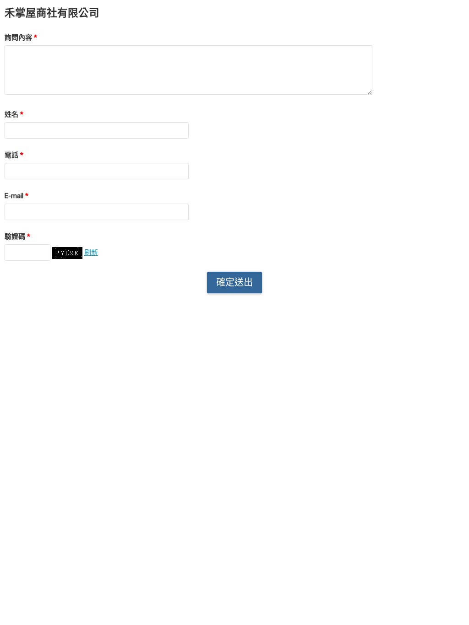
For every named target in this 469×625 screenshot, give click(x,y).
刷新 (91, 252)
